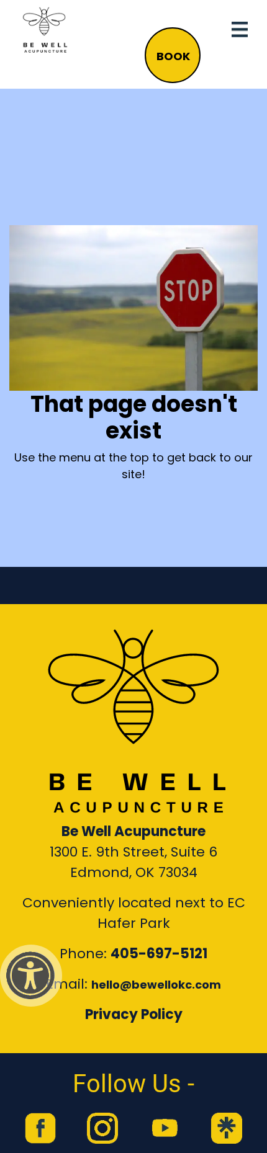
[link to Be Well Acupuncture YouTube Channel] (164, 1128)
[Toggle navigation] (239, 29)
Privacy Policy (134, 1014)
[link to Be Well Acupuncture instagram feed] (102, 1128)
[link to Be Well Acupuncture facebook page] (40, 1128)
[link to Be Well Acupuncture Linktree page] (226, 1128)
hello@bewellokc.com (156, 984)
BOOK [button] (173, 56)
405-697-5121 (159, 953)
